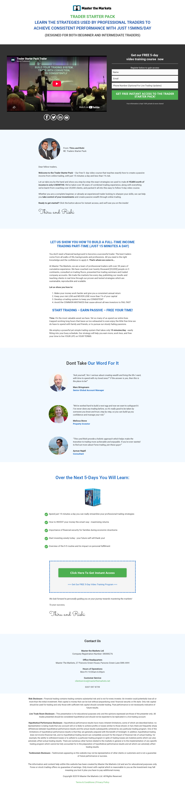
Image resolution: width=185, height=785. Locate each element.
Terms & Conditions (85, 782)
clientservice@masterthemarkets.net (92, 681)
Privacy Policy (102, 782)
